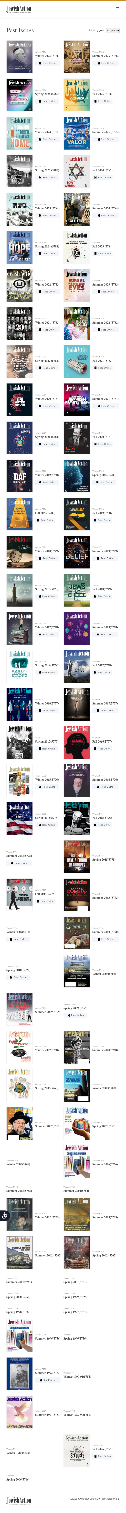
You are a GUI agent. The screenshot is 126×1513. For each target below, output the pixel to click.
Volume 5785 (40, 128)
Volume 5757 (69, 1308)
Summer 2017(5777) (105, 703)
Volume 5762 (40, 1252)
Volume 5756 (40, 1335)
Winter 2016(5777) (47, 703)
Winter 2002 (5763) (47, 1217)
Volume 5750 (69, 1411)
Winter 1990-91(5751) (77, 1376)
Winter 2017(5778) (47, 627)
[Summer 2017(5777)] (76, 704)
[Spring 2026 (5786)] (19, 94)
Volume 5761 (11, 1278)
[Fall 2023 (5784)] (76, 247)
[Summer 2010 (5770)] (76, 933)
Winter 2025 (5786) (47, 56)
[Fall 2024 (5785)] (76, 171)
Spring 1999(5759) (75, 1297)
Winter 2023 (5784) (47, 208)
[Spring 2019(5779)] (19, 590)
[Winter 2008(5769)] (76, 971)
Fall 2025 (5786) (102, 94)
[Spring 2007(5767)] (76, 1123)
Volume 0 (10, 1475)
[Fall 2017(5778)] (76, 666)
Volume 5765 (12, 1187)
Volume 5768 (40, 1046)
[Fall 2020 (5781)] (76, 437)
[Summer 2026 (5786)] (76, 56)
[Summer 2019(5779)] (76, 552)
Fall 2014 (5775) (45, 894)
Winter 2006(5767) (104, 1088)
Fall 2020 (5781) (102, 437)
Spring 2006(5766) (18, 1479)
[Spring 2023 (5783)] (76, 475)
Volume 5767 (98, 1084)
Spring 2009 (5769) (75, 1008)
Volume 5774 (97, 894)
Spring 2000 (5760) (18, 1297)
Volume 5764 (69, 1187)
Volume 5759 (69, 1293)
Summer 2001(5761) (19, 1282)
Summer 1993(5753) (48, 1373)
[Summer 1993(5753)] (19, 1373)
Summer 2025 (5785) (105, 132)
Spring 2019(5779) (46, 589)
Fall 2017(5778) (102, 665)
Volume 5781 (40, 395)
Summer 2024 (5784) (105, 208)
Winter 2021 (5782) (47, 322)
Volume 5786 (40, 52)
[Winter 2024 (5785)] (19, 133)
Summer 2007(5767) (48, 1126)
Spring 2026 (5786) (47, 94)
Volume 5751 (68, 1373)
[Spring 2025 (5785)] (19, 171)
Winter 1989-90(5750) (77, 1414)
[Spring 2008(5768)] (19, 1085)
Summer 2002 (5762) (48, 1255)
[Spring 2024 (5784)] (19, 247)
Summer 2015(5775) (19, 856)
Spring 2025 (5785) (47, 170)
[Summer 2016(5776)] (76, 780)
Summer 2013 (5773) (105, 897)
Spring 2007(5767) (104, 1126)
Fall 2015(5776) (102, 817)
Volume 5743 (97, 1445)
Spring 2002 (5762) (104, 1255)
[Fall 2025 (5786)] (76, 94)
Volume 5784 (40, 204)
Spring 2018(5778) (46, 665)
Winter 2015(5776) (47, 779)
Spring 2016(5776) (46, 817)
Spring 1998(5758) (18, 1312)
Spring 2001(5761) (75, 1282)
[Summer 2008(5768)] (76, 1047)
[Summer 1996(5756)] (19, 1335)
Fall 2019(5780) (102, 513)
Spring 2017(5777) (46, 741)
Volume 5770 (12, 928)
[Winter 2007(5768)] (19, 1047)
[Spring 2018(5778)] (19, 666)
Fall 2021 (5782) (102, 360)
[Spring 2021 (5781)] (19, 437)
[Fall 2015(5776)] (76, 818)
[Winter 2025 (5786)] (19, 56)
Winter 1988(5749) (18, 1453)
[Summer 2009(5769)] (19, 1009)
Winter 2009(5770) (18, 932)
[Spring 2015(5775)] (76, 856)
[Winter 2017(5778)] (19, 628)
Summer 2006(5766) (105, 1164)
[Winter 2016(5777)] (19, 704)
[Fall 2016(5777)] (76, 742)
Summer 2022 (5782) (105, 322)
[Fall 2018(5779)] (76, 590)
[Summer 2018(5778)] (76, 628)
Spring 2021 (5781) (47, 437)
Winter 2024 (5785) (47, 132)
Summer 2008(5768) (105, 1050)
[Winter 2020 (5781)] (19, 399)
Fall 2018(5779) (102, 589)
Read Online (49, 63)
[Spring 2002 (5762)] (76, 1252)
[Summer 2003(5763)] (76, 1214)
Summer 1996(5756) (48, 1338)
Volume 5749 (12, 1449)
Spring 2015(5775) (104, 859)
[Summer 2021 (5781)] (76, 399)
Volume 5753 (40, 1369)
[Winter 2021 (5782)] (19, 323)
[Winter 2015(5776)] (19, 780)
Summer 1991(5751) (48, 1414)
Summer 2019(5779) (105, 551)
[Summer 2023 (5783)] (76, 285)
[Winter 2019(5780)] (19, 475)
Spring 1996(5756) (75, 1338)
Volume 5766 (12, 1160)
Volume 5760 (12, 1293)
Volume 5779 (40, 547)
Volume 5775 (12, 852)
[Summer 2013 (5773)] (76, 894)
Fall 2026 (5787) (102, 1449)
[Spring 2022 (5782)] (19, 361)
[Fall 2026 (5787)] (76, 1450)
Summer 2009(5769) (48, 1012)
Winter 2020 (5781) (47, 399)
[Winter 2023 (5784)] (19, 209)
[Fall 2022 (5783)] (19, 514)
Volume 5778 (40, 623)
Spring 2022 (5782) (47, 360)
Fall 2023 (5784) (102, 246)
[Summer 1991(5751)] (19, 1412)
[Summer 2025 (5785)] (76, 133)
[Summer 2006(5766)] (76, 1161)
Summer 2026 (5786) (105, 56)
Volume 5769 (98, 970)
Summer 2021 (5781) (105, 399)
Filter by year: (97, 30)
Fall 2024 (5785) (102, 170)
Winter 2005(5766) (18, 1164)
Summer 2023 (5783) (105, 284)
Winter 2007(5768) (47, 1050)
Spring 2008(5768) (46, 1088)
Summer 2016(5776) (105, 779)
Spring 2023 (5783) (104, 475)
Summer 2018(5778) (105, 627)
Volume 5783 (40, 280)
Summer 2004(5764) (76, 1191)
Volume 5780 (40, 471)
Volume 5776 (40, 776)
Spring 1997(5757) (75, 1312)
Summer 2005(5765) (19, 1191)
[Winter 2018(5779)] (19, 552)
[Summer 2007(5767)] (19, 1123)
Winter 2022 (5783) (47, 284)
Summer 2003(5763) (105, 1217)
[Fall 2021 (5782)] (76, 361)
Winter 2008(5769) (104, 974)
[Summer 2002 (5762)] (19, 1252)
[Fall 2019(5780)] (76, 514)
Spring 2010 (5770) (18, 970)
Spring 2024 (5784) (47, 246)
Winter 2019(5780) (47, 475)
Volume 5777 (40, 700)
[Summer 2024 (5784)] (76, 209)
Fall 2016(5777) (102, 741)
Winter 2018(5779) (47, 551)
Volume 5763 (40, 1213)
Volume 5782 (40, 319)
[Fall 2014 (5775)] (19, 894)
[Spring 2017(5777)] (19, 742)
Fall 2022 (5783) (45, 513)
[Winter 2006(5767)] (76, 1085)
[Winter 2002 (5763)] (19, 1214)
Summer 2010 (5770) (105, 932)
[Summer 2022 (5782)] (76, 323)
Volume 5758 (12, 1308)
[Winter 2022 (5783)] (19, 285)
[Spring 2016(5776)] (19, 818)
